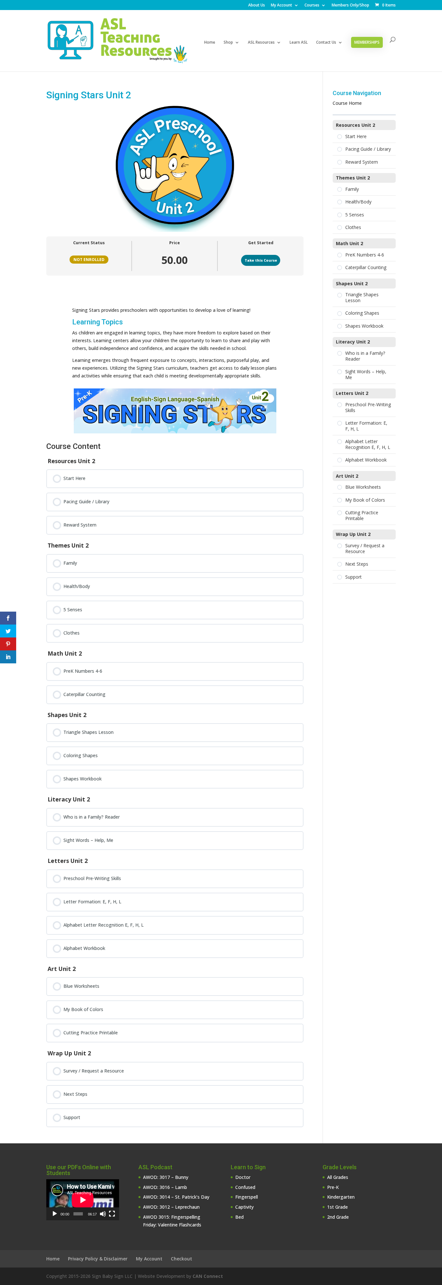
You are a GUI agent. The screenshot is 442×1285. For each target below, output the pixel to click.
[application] (82, 1199)
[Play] (54, 1214)
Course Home (347, 103)
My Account (281, 5)
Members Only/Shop (350, 5)
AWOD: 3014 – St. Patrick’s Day (176, 1197)
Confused (245, 1187)
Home (209, 42)
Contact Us (326, 42)
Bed (239, 1217)
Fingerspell (246, 1197)
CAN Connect (208, 1276)
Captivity (244, 1207)
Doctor (242, 1177)
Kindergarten (341, 1197)
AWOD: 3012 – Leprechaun (171, 1207)
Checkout (181, 1259)
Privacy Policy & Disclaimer (97, 1259)
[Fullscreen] (112, 1214)
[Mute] (103, 1214)
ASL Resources (261, 42)
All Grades (337, 1177)
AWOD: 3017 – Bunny (165, 1177)
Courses (311, 5)
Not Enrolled (89, 259)
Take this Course (261, 260)
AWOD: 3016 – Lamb (165, 1187)
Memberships (367, 42)
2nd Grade (338, 1217)
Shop (228, 42)
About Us (256, 5)
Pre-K (333, 1187)
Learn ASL (299, 42)
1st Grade (337, 1207)
